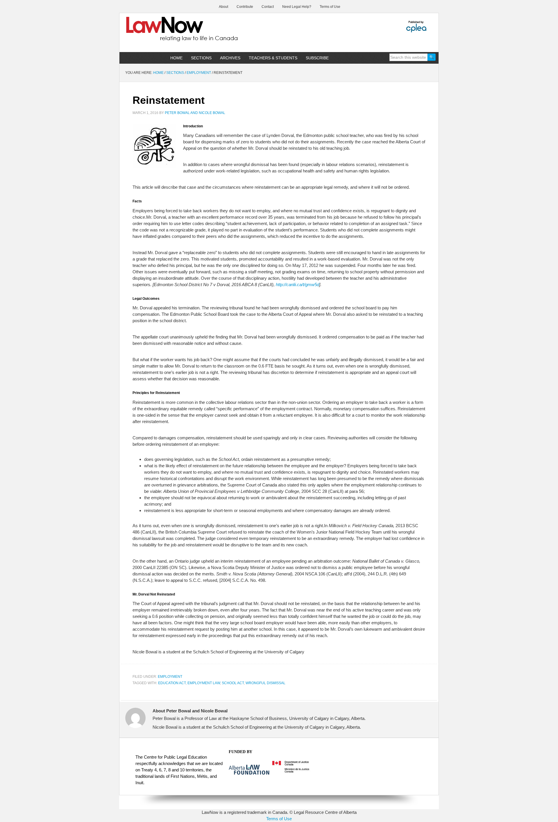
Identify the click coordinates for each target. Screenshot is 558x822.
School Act (233, 683)
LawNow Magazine (169, 33)
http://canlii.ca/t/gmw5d (297, 284)
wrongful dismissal (265, 683)
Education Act (172, 683)
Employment (170, 677)
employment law (203, 683)
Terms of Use (279, 818)
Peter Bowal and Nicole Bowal (195, 113)
